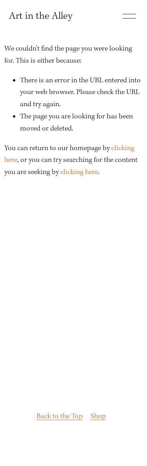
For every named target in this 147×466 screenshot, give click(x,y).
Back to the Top (59, 416)
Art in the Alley (41, 16)
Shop (98, 416)
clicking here (79, 172)
